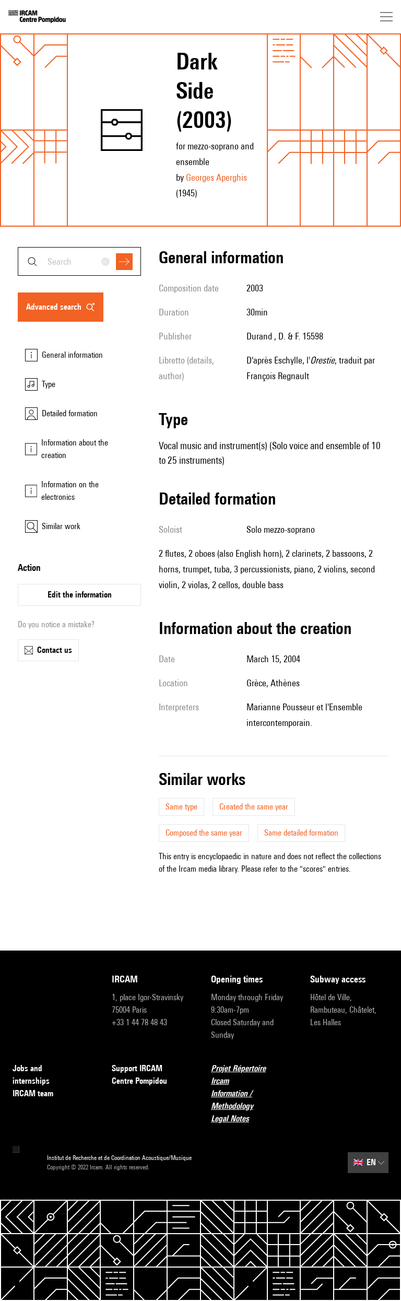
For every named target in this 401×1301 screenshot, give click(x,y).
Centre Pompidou (139, 1081)
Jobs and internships (31, 1074)
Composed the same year (204, 833)
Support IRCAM (137, 1068)
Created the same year (253, 807)
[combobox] (79, 261)
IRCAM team (33, 1093)
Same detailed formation (301, 833)
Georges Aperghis (216, 177)
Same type (181, 807)
